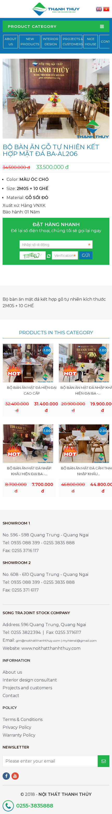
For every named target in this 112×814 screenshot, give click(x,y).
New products (30, 41)
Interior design (50, 41)
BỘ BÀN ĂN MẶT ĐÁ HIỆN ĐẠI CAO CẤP (32, 390)
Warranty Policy (19, 735)
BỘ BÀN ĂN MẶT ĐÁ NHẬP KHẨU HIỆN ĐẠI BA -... (29, 471)
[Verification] (49, 254)
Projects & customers (73, 41)
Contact (11, 695)
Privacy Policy (17, 727)
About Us (10, 41)
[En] (99, 8)
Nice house (90, 41)
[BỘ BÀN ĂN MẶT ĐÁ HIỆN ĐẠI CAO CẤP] (28, 362)
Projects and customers (27, 687)
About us (12, 672)
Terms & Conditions (22, 719)
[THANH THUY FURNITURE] (56, 8)
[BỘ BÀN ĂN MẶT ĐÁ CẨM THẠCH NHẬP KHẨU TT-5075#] (84, 443)
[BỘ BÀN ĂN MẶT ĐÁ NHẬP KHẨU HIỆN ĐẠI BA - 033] (84, 362)
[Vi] (106, 8)
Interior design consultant (30, 680)
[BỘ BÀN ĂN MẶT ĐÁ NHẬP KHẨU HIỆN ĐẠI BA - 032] (28, 443)
